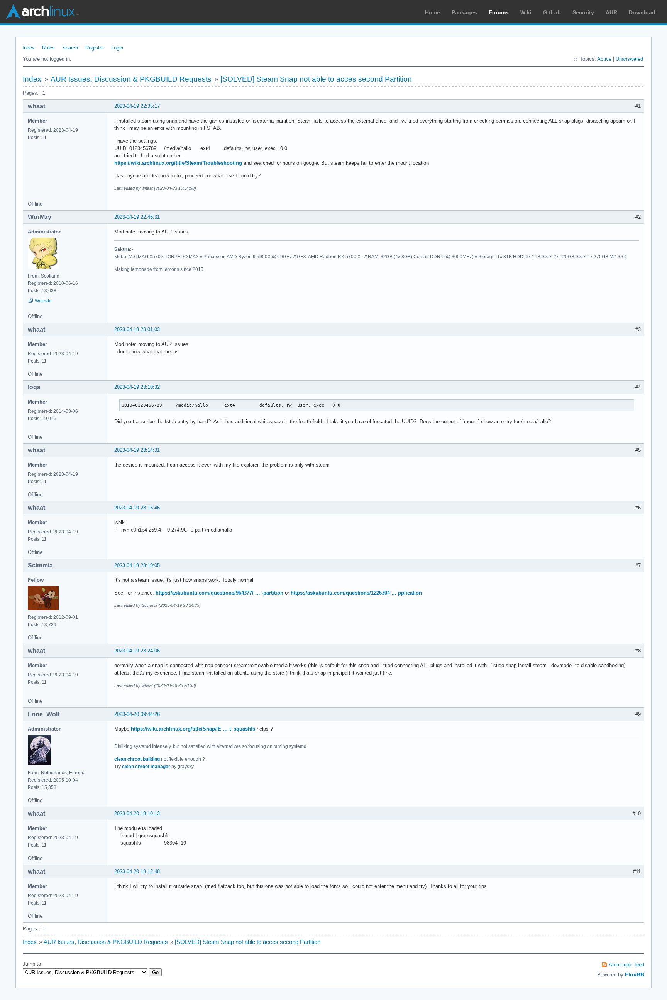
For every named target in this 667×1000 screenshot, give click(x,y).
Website (43, 300)
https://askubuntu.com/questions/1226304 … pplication (356, 593)
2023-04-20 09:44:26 (137, 714)
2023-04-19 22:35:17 (137, 106)
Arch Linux (42, 11)
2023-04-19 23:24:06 (137, 651)
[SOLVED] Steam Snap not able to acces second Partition (316, 79)
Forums (499, 12)
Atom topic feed (626, 965)
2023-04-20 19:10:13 (137, 813)
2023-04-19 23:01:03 (137, 329)
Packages (464, 12)
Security (583, 12)
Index (28, 48)
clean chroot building (137, 759)
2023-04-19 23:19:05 (137, 565)
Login (117, 48)
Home (432, 12)
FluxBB (634, 974)
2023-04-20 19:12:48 (137, 871)
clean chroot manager (146, 766)
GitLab (552, 12)
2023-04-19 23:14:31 (137, 450)
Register (94, 48)
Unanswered (629, 59)
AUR (611, 12)
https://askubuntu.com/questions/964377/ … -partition (219, 593)
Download (642, 12)
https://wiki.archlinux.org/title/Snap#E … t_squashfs (193, 729)
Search (70, 48)
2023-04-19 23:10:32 (137, 387)
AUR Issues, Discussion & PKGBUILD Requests (131, 79)
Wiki (526, 12)
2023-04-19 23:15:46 (137, 508)
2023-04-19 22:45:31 (137, 217)
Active (604, 59)
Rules (48, 48)
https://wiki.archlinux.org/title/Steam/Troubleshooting (178, 163)
